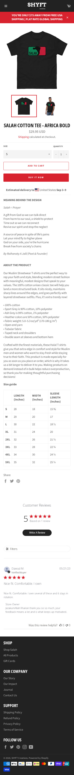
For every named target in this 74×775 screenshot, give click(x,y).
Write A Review (37, 532)
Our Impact (10, 684)
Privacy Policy (11, 724)
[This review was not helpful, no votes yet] (67, 625)
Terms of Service (13, 730)
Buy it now (36, 177)
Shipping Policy (12, 712)
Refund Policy (11, 718)
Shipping (23, 137)
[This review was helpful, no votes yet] (60, 625)
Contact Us (10, 695)
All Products (10, 655)
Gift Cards (9, 661)
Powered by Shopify (38, 758)
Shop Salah (10, 650)
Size (5, 146)
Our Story (9, 678)
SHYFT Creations (20, 758)
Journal (8, 690)
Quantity (58, 146)
